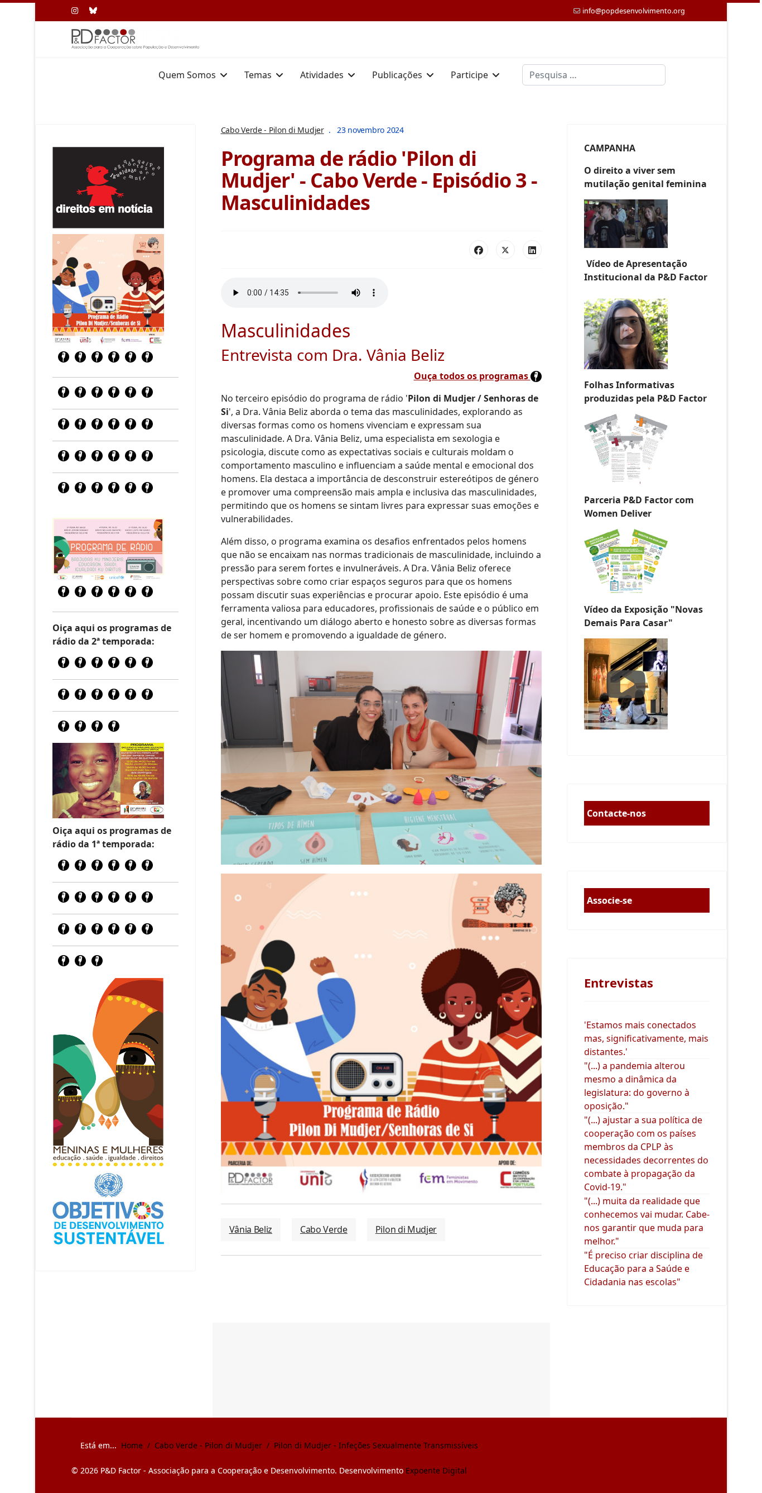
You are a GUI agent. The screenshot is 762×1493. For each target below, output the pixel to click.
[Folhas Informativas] (647, 449)
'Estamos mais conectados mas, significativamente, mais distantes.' (646, 1038)
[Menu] (684, 75)
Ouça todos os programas (472, 376)
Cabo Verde (324, 1229)
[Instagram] (74, 10)
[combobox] (593, 74)
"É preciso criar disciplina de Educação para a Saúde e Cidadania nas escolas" (643, 1268)
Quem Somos (187, 75)
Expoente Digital (436, 1470)
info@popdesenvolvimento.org (633, 11)
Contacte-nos (616, 813)
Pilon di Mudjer (406, 1229)
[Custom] (93, 10)
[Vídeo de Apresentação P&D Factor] (647, 331)
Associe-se (609, 900)
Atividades (322, 75)
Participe (469, 75)
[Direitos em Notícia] (108, 187)
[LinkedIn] (532, 249)
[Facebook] (478, 249)
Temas (258, 75)
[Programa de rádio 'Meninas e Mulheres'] (108, 549)
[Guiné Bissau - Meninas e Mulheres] (108, 1071)
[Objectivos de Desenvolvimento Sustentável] (108, 1210)
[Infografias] (647, 561)
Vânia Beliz (250, 1229)
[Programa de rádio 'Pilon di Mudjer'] (108, 290)
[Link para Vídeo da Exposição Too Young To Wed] (647, 683)
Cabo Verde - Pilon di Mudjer (272, 130)
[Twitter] (505, 249)
